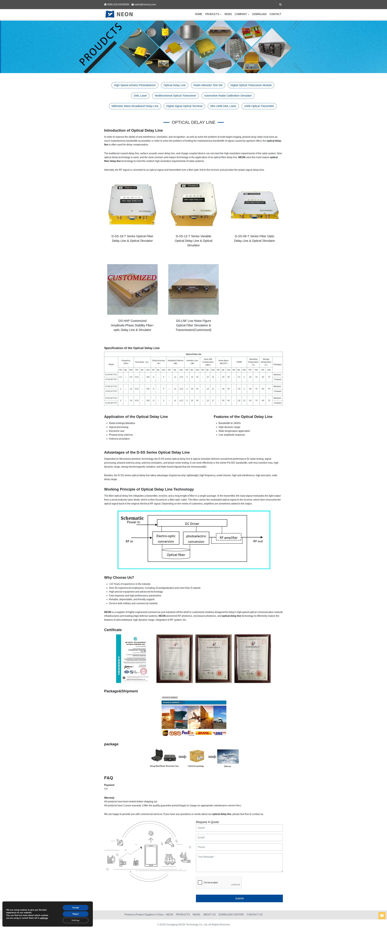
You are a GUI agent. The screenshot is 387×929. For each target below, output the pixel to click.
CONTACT (275, 14)
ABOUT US (209, 914)
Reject (76, 914)
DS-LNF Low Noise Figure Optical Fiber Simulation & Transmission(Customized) (193, 325)
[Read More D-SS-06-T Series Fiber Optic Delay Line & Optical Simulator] (254, 205)
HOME (198, 14)
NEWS (228, 14)
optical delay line (231, 616)
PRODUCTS (183, 914)
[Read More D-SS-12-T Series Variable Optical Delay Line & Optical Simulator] (193, 205)
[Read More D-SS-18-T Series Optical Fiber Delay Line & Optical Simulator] (132, 205)
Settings (76, 920)
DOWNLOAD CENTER (231, 914)
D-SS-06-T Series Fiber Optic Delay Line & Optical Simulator (254, 238)
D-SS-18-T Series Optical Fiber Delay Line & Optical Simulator (132, 238)
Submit (239, 898)
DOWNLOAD (259, 14)
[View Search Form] (280, 4)
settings (44, 918)
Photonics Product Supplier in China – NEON (148, 914)
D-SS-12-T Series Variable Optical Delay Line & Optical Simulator (193, 241)
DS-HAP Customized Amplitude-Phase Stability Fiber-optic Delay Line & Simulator (132, 325)
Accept (75, 907)
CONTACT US (255, 914)
